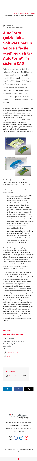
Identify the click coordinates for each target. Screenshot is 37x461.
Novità (33, 13)
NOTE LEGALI (26, 422)
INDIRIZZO (17, 422)
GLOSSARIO (22, 428)
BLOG (29, 428)
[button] (7, 389)
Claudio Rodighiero (13, 334)
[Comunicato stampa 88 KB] (7, 376)
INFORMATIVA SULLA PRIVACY (18, 425)
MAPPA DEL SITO (11, 428)
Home (15, 13)
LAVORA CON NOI (18, 432)
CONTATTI (9, 422)
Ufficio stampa (24, 13)
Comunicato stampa (15, 376)
